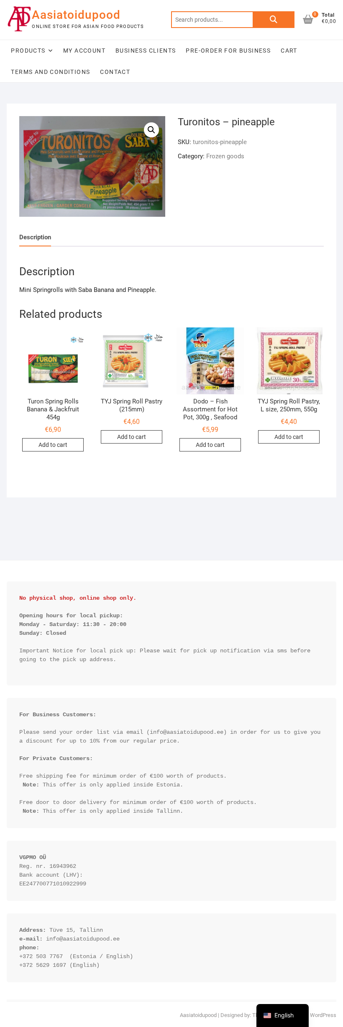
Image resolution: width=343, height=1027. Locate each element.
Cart (289, 50)
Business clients (145, 50)
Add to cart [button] (52, 444)
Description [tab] (35, 237)
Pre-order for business (228, 50)
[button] (151, 129)
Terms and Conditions (50, 71)
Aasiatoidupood (76, 15)
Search (273, 19)
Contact (115, 71)
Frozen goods (225, 156)
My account (84, 50)
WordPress (323, 1015)
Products (28, 50)
